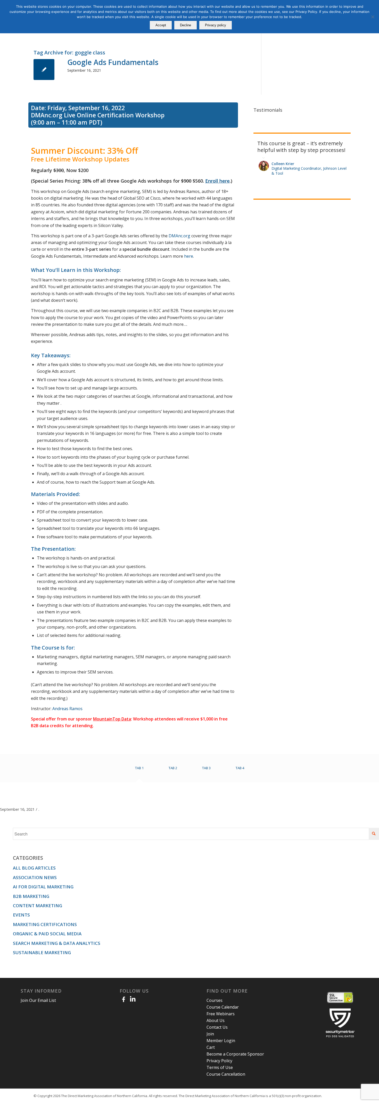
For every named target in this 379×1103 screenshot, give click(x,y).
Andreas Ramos (67, 708)
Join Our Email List (38, 1000)
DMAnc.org (179, 236)
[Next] (345, 139)
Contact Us (217, 1027)
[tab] (139, 770)
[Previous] (334, 139)
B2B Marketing (31, 896)
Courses (215, 1000)
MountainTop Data (112, 719)
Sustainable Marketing (42, 952)
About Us (216, 1020)
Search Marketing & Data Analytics (56, 943)
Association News (35, 877)
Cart (211, 1047)
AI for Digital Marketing (43, 887)
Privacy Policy (219, 1061)
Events (21, 915)
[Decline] (372, 16)
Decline (185, 25)
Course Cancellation (226, 1074)
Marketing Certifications (45, 924)
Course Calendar (223, 1007)
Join (210, 1034)
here (188, 256)
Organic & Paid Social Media (47, 934)
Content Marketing (37, 906)
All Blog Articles (34, 868)
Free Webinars (221, 1014)
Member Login (221, 1040)
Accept (160, 25)
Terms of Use (220, 1067)
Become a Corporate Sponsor (235, 1054)
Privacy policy (215, 25)
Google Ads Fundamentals (112, 62)
